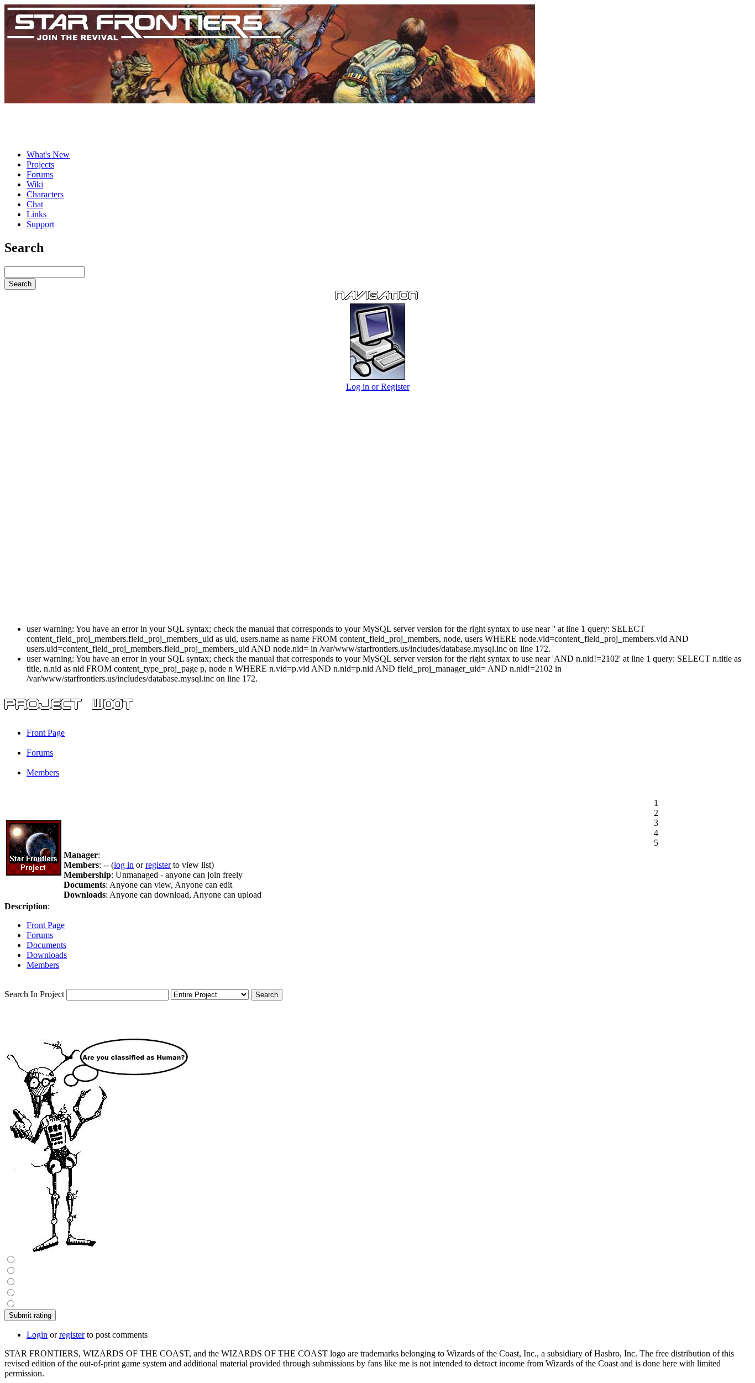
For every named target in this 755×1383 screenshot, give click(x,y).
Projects (40, 164)
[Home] (269, 100)
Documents (46, 945)
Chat (35, 204)
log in (124, 864)
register (158, 864)
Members (43, 772)
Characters (45, 194)
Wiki (35, 184)
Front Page (46, 732)
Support (40, 224)
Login (37, 1334)
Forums (40, 174)
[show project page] (33, 872)
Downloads (47, 955)
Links (36, 214)
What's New (48, 154)
